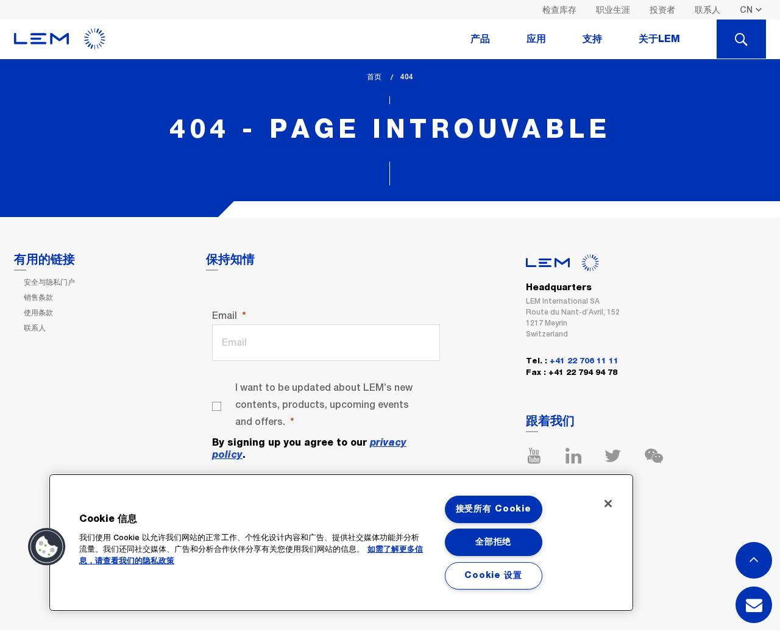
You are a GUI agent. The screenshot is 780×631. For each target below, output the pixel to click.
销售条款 (38, 297)
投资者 (662, 10)
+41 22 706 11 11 (584, 361)
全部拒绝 (493, 542)
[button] (46, 546)
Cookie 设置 (493, 575)
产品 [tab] (480, 39)
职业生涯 (613, 10)
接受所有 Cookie (493, 509)
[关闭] (608, 503)
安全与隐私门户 (49, 282)
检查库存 (559, 10)
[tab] (741, 39)
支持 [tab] (592, 39)
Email (224, 315)
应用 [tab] (536, 39)
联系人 (707, 10)
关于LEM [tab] (659, 39)
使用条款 (38, 312)
